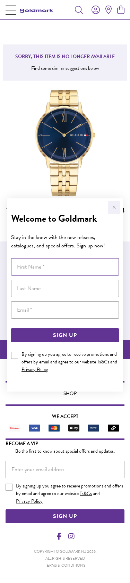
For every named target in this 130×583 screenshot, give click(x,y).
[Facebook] (58, 536)
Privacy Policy (34, 369)
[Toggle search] (79, 10)
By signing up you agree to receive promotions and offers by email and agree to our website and (69, 362)
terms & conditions (65, 565)
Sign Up (65, 335)
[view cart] (120, 10)
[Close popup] (114, 207)
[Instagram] (71, 536)
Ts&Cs (103, 362)
